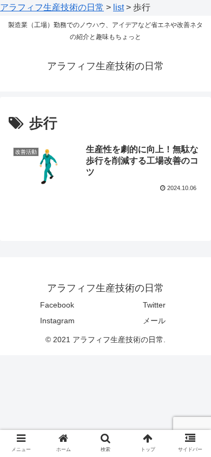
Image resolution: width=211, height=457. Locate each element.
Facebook (57, 305)
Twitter (154, 305)
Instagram (57, 320)
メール (154, 320)
